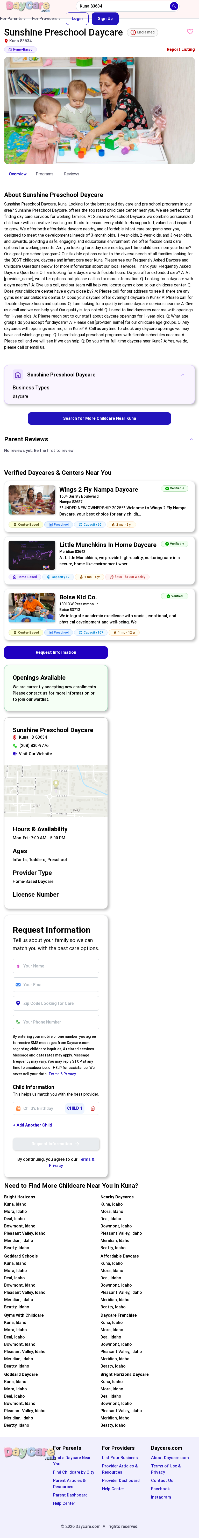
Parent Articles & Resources (69, 1483)
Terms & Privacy (62, 1074)
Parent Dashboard (70, 1495)
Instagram (161, 1497)
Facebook (160, 1488)
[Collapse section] (182, 374)
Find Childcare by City (73, 1472)
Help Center (64, 1503)
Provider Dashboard (121, 1480)
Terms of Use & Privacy (166, 1469)
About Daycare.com (170, 1457)
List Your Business (120, 1457)
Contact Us (162, 1480)
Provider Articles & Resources (120, 1469)
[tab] (17, 174)
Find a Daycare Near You (72, 1460)
